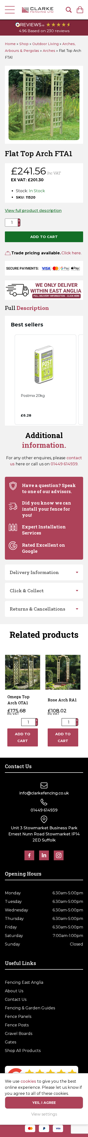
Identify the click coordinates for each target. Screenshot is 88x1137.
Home (10, 44)
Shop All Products (23, 1050)
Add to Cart (44, 237)
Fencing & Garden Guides (30, 1008)
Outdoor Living (45, 44)
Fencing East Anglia (24, 982)
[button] (10, 380)
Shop (24, 44)
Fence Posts (17, 1025)
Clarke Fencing (37, 10)
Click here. (71, 253)
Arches (49, 50)
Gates (10, 1042)
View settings (44, 1114)
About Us (14, 991)
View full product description (33, 210)
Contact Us (15, 999)
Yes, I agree (44, 1102)
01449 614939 (64, 464)
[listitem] (45, 379)
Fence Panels (18, 1016)
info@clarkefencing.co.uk (44, 793)
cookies (28, 1081)
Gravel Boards (18, 1033)
